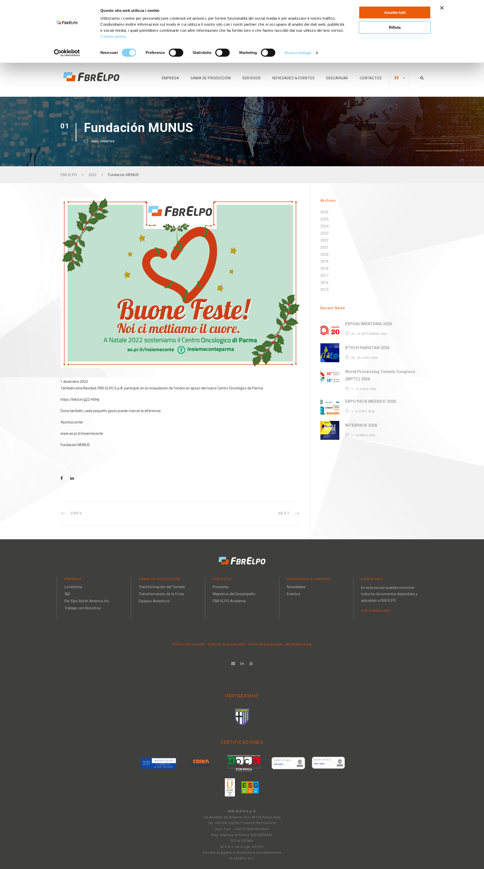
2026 (324, 212)
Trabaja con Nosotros (83, 608)
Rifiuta (395, 27)
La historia (73, 587)
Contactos (371, 78)
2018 (324, 268)
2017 (324, 275)
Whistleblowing (298, 644)
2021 (324, 247)
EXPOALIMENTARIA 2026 (368, 323)
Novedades (296, 587)
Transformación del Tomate (162, 587)
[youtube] (251, 663)
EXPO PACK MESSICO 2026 (370, 401)
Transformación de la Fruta (161, 594)
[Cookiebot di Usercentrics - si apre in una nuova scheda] (67, 53)
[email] (233, 663)
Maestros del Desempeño (234, 594)
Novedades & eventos (294, 78)
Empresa (170, 78)
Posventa (220, 587)
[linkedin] (242, 663)
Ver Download (375, 611)
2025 (324, 219)
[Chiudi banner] (442, 8)
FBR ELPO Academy (229, 601)
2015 (324, 289)
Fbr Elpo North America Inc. (87, 601)
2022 (94, 141)
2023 (324, 233)
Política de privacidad (227, 644)
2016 (324, 282)
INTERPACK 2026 (361, 425)
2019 (324, 261)
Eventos (107, 141)
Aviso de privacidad (265, 644)
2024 (324, 226)
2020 (324, 254)
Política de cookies (189, 644)
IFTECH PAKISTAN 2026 (367, 347)
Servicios (251, 78)
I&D (67, 594)
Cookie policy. (114, 36)
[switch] (176, 53)
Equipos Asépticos (154, 601)
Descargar (337, 78)
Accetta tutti (395, 12)
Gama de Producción (211, 78)
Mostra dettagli (298, 53)
